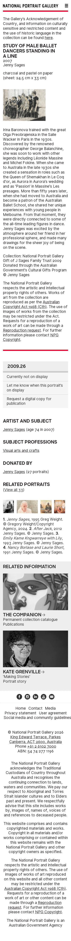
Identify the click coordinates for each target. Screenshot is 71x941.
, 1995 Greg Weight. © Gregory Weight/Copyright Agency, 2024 (33, 524)
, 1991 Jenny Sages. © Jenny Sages (33, 549)
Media (50, 708)
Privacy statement (20, 713)
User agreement (53, 713)
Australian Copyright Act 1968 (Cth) (31, 304)
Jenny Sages (14, 65)
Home (20, 708)
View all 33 (13, 490)
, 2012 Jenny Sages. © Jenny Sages (32, 531)
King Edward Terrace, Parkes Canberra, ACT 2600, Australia (35, 739)
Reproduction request (22, 330)
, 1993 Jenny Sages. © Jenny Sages (33, 540)
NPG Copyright (48, 912)
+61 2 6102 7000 (41, 746)
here (49, 37)
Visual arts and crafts (21, 450)
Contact (35, 708)
